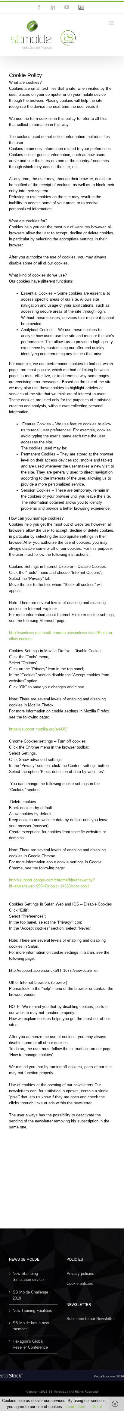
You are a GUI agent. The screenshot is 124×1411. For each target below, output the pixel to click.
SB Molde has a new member (31, 1326)
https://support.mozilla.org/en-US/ (38, 729)
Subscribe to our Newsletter (91, 1318)
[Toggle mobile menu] (112, 23)
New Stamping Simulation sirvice (28, 1276)
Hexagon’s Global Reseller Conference (30, 1344)
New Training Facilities (32, 1310)
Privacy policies (80, 1273)
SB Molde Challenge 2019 (30, 1295)
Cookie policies (80, 1283)
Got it (97, 1406)
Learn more (75, 1406)
